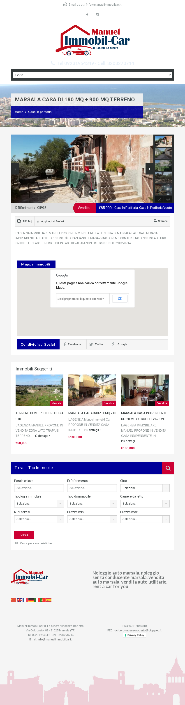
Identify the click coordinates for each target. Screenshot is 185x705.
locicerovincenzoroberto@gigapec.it (138, 630)
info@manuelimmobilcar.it (104, 4)
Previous (15, 169)
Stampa (163, 221)
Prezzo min (75, 512)
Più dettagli (41, 435)
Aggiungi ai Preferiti (52, 221)
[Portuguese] (43, 600)
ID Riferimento (77, 481)
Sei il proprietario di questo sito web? (81, 298)
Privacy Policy (135, 635)
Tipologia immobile (27, 496)
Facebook (74, 344)
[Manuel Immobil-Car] (92, 40)
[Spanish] (49, 600)
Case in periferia (40, 112)
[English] (20, 600)
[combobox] (145, 488)
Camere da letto (131, 496)
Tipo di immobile (79, 496)
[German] (31, 600)
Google (122, 344)
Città (123, 481)
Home (19, 112)
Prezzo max (129, 512)
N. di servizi (22, 512)
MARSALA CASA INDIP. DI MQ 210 (92, 413)
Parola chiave (23, 481)
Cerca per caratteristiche (35, 543)
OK (120, 298)
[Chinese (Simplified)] (14, 600)
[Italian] (37, 600)
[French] (25, 600)
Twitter (99, 344)
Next (149, 169)
